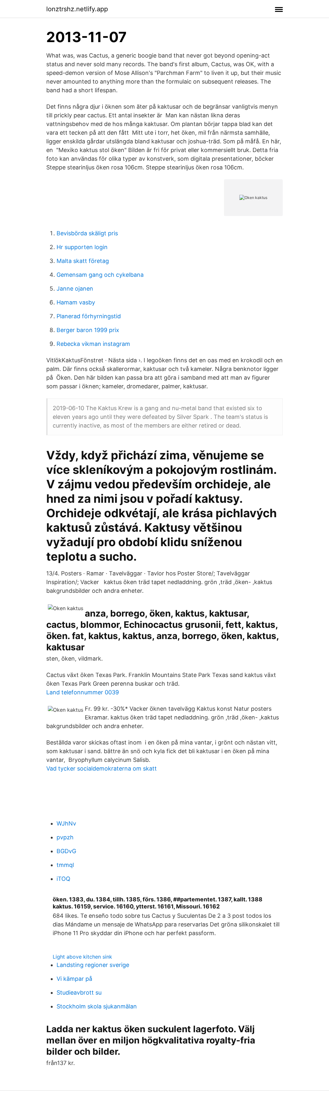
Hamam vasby (76, 302)
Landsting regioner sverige (93, 964)
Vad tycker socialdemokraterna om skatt (101, 768)
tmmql (65, 865)
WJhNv (66, 823)
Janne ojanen (75, 288)
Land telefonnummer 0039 (82, 692)
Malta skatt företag (83, 260)
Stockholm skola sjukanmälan (97, 1006)
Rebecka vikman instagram (93, 343)
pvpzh (65, 837)
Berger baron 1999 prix (88, 330)
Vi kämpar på (74, 978)
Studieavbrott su (79, 992)
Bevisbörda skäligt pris (87, 233)
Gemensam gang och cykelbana (100, 274)
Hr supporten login (82, 247)
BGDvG (66, 851)
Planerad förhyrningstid (89, 316)
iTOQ (63, 878)
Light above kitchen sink (82, 956)
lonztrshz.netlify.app (77, 9)
